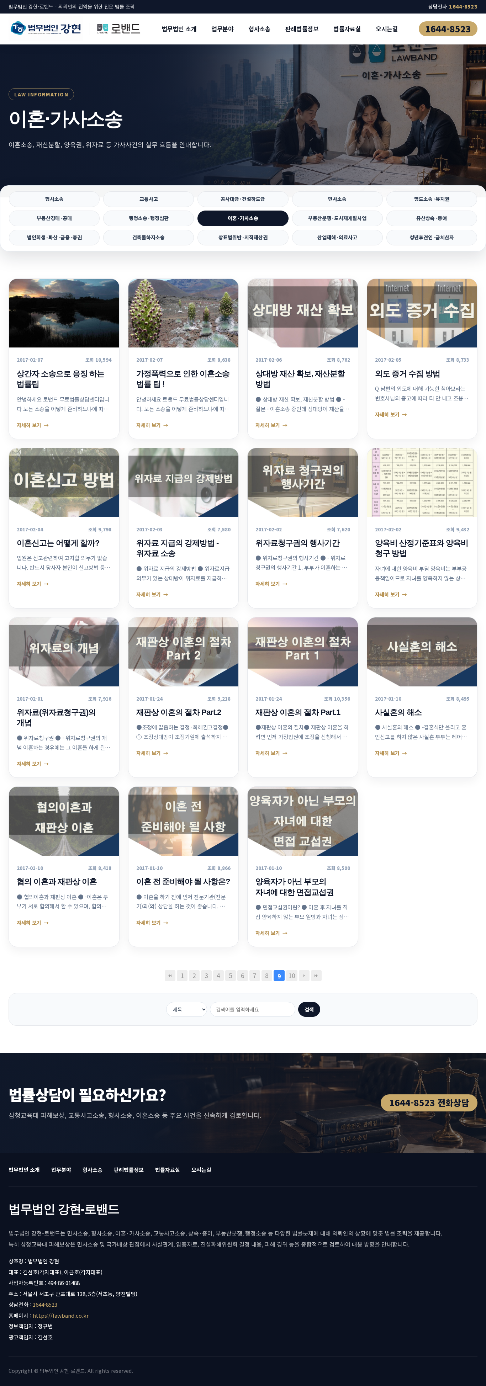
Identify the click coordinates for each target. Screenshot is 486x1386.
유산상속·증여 (431, 218)
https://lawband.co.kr (61, 1315)
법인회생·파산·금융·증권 (54, 237)
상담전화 (452, 6)
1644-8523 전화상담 (429, 1102)
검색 (309, 1009)
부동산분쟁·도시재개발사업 (337, 218)
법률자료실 (347, 28)
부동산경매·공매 (54, 218)
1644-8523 (448, 28)
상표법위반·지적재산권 (243, 237)
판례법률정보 (301, 28)
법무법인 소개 (179, 28)
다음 (304, 975)
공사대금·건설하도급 (243, 198)
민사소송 (337, 198)
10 (291, 975)
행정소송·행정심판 (149, 218)
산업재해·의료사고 (337, 237)
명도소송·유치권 (431, 198)
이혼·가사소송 (243, 218)
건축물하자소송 (148, 237)
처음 (170, 975)
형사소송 (259, 28)
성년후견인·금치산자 (432, 237)
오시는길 (387, 28)
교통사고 (148, 198)
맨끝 (316, 975)
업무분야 (222, 28)
